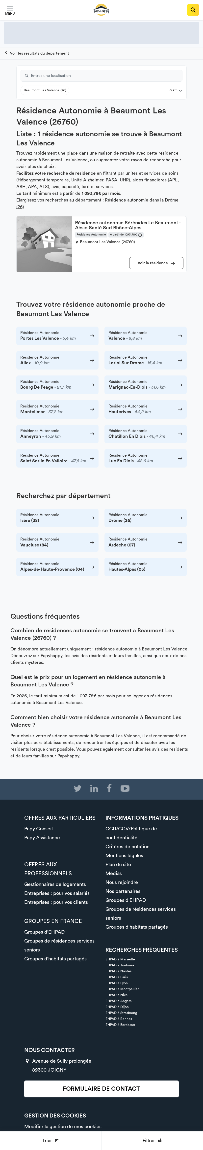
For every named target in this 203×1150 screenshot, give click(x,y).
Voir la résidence (153, 263)
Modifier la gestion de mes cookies (63, 1126)
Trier (47, 1140)
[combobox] (106, 76)
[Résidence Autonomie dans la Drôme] (36, 53)
